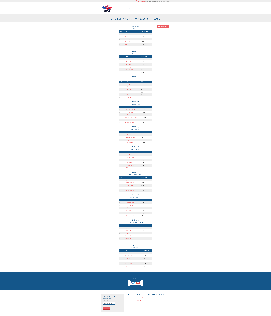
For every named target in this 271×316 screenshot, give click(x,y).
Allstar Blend (129, 207)
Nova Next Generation (130, 109)
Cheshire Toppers (130, 160)
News (149, 299)
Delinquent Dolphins (130, 46)
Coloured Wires (128, 238)
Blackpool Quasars (130, 202)
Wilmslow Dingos (129, 235)
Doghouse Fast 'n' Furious (130, 227)
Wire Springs (128, 114)
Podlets (126, 240)
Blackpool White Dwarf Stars (131, 253)
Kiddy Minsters (129, 94)
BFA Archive (128, 299)
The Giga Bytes (129, 205)
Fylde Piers (127, 258)
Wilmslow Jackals (130, 69)
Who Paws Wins (128, 260)
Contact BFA (162, 297)
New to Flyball (144, 8)
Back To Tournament (162, 26)
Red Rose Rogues (130, 190)
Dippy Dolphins (129, 97)
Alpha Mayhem (129, 64)
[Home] (107, 8)
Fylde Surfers (129, 180)
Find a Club (106, 308)
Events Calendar (152, 297)
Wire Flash (127, 41)
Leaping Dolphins (130, 182)
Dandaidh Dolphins (130, 215)
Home (122, 8)
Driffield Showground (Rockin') (156, 1)
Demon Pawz (129, 154)
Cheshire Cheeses (130, 61)
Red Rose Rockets (130, 165)
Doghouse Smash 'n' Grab (131, 117)
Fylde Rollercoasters (130, 137)
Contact (152, 8)
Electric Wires (129, 92)
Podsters (128, 84)
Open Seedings (140, 297)
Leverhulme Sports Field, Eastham (111, 16)
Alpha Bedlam (128, 120)
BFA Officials (128, 297)
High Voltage (129, 67)
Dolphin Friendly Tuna (129, 255)
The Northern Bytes (129, 122)
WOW (127, 72)
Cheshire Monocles (130, 157)
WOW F (127, 167)
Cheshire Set (128, 36)
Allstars (127, 44)
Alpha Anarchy (129, 162)
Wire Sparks (129, 89)
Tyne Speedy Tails (130, 213)
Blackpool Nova (128, 233)
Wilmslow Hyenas (130, 185)
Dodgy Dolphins (129, 142)
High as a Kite (129, 210)
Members (134, 8)
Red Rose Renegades (130, 134)
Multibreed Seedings (139, 300)
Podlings (127, 140)
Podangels (126, 266)
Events (128, 8)
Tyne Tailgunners (129, 112)
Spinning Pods (129, 86)
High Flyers (128, 39)
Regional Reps (162, 299)
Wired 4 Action (128, 230)
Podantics (128, 187)
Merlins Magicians (128, 263)
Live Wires (127, 33)
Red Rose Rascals (130, 59)
